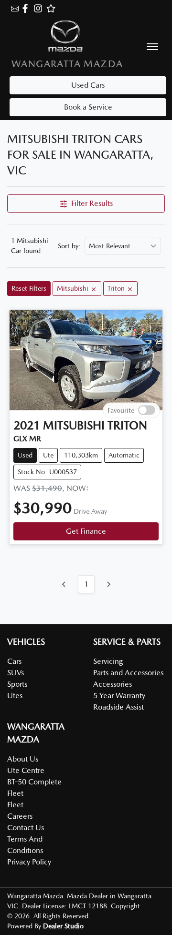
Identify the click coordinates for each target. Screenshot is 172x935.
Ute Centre (25, 770)
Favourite (121, 410)
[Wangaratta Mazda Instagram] (39, 8)
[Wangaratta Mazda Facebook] (27, 8)
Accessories (112, 684)
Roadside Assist (118, 706)
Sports (17, 684)
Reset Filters (28, 288)
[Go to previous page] (64, 584)
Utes (14, 695)
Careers (19, 816)
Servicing (108, 661)
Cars (14, 661)
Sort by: (69, 246)
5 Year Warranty (119, 695)
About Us (22, 758)
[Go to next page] (108, 584)
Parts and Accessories (128, 672)
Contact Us (25, 827)
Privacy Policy (29, 861)
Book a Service (88, 107)
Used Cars (88, 85)
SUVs (15, 672)
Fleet (15, 804)
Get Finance (86, 531)
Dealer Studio (63, 926)
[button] (152, 47)
